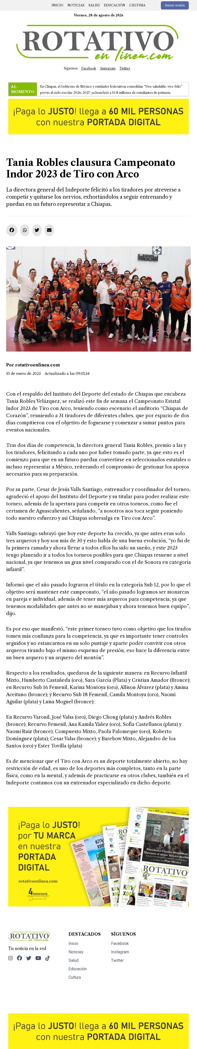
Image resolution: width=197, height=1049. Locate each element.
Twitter (125, 68)
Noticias (75, 5)
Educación (114, 5)
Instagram (107, 68)
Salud (94, 5)
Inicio (57, 5)
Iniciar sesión (175, 5)
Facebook (88, 68)
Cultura (137, 5)
